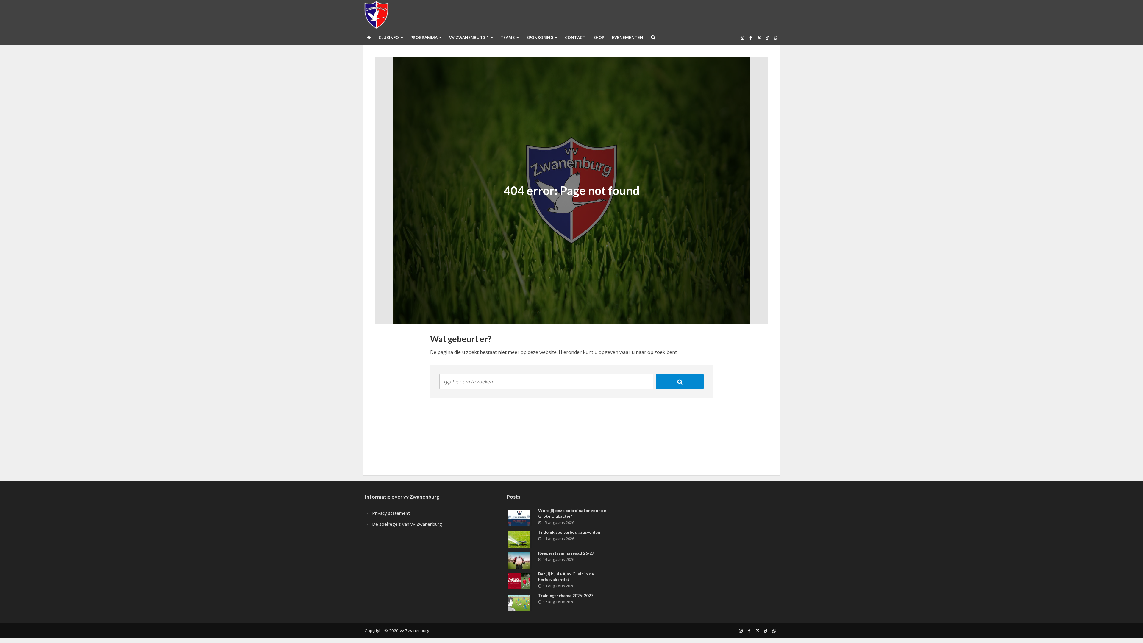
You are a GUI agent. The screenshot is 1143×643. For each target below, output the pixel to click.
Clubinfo (389, 37)
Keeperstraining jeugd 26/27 (566, 552)
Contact (575, 37)
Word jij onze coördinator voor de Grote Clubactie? (572, 513)
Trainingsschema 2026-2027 (565, 595)
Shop (598, 37)
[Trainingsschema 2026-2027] (519, 602)
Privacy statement (391, 513)
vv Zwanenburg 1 (469, 37)
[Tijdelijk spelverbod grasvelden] (519, 539)
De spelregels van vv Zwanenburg (407, 524)
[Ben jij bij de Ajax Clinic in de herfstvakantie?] (519, 580)
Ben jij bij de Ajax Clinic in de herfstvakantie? (566, 576)
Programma (424, 37)
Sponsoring (539, 37)
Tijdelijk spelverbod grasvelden (569, 532)
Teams (507, 37)
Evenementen (627, 37)
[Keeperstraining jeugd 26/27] (519, 560)
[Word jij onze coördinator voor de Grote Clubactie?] (519, 517)
